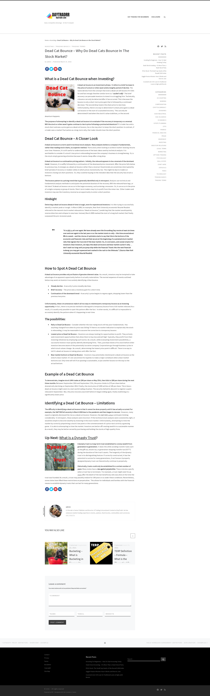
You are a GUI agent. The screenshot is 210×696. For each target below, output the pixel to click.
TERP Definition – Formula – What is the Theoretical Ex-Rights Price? (123, 559)
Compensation (160, 104)
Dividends (162, 111)
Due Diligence (161, 117)
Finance (163, 130)
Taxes (164, 171)
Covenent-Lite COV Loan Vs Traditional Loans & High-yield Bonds (154, 83)
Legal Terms (161, 149)
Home (47, 40)
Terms (46, 661)
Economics (162, 120)
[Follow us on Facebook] (158, 46)
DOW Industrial (160, 114)
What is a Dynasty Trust (77, 437)
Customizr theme (71, 692)
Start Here (162, 164)
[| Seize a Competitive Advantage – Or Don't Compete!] (58, 15)
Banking (163, 101)
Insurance (162, 139)
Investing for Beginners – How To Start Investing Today (155, 61)
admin (49, 61)
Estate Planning (160, 123)
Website (110, 614)
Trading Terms (160, 180)
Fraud (164, 136)
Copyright (47, 668)
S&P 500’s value (106, 415)
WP (52, 692)
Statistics (162, 168)
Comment (55, 596)
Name (53, 614)
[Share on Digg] (60, 69)
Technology (161, 174)
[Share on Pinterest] (56, 69)
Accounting (161, 98)
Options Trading (159, 155)
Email (81, 614)
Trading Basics (160, 177)
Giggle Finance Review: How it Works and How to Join (154, 78)
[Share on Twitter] (51, 69)
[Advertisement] (97, 17)
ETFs (164, 126)
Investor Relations (158, 145)
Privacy (46, 658)
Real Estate (161, 161)
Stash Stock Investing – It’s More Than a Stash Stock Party (154, 67)
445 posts (70, 515)
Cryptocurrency (159, 107)
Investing (53, 40)
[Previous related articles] (128, 535)
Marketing (162, 152)
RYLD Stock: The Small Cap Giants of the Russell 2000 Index (154, 72)
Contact (46, 655)
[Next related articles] (132, 535)
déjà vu (70, 230)
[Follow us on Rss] (165, 46)
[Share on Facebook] (47, 69)
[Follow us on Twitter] (162, 46)
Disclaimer (47, 665)
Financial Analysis (159, 133)
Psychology (161, 158)
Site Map (47, 671)
